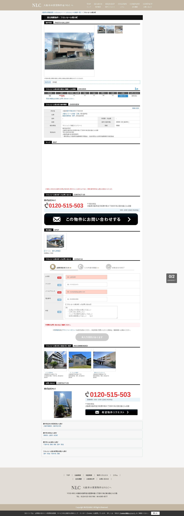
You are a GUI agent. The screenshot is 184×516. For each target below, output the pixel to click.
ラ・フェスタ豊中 (74, 372)
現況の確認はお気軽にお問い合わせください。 (60, 98)
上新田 (51, 435)
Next (92, 50)
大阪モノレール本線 (69, 114)
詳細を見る (122, 96)
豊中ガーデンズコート (99, 372)
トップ (89, 5)
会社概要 (135, 5)
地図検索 (89, 475)
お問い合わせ (147, 5)
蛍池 (62, 444)
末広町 (56, 435)
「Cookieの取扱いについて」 (127, 513)
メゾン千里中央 (49, 372)
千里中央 (46, 444)
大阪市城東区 (48, 426)
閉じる (155, 513)
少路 (77, 114)
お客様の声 (90, 479)
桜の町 (73, 111)
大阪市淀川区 (57, 426)
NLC (91, 487)
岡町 (55, 444)
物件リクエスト (110, 5)
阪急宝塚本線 (67, 116)
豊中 (73, 116)
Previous (46, 50)
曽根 (51, 444)
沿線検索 (78, 475)
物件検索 (98, 5)
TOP (68, 475)
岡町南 (46, 435)
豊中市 (69, 111)
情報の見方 (135, 108)
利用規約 (57, 330)
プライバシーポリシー (69, 330)
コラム (122, 5)
